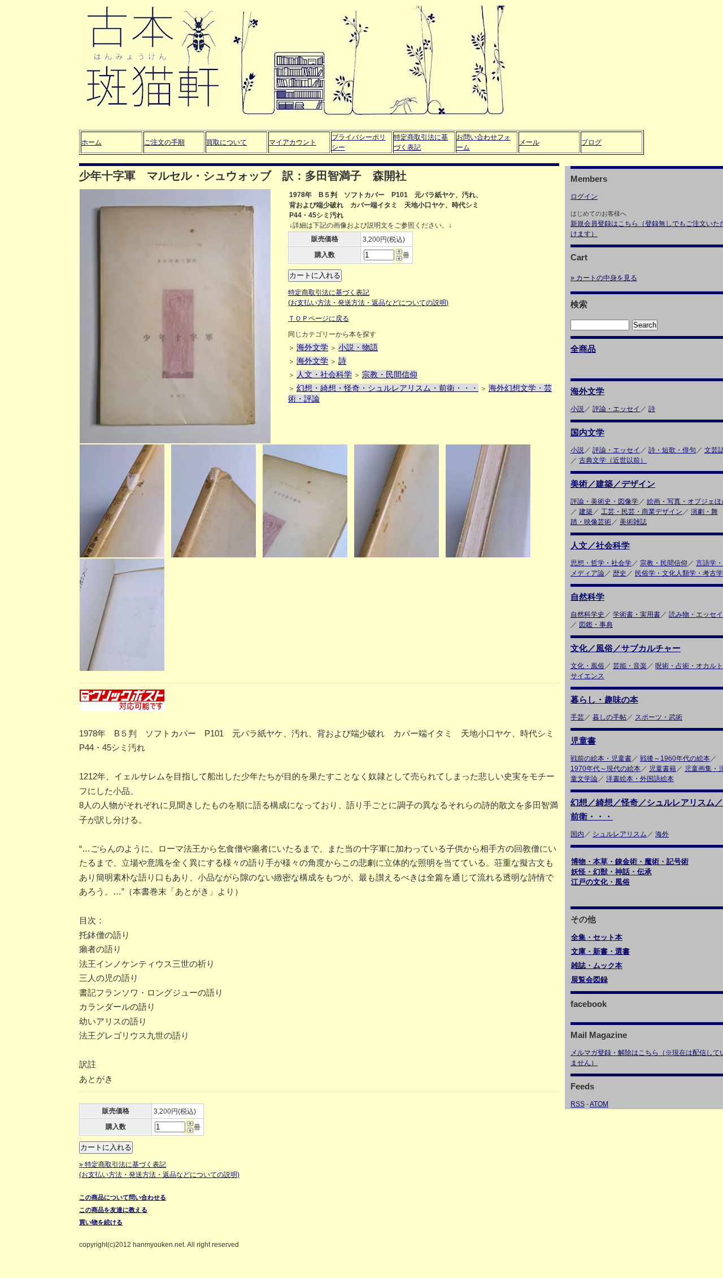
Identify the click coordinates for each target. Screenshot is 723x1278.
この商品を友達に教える (113, 1209)
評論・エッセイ (616, 409)
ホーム (91, 142)
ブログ (591, 142)
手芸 (577, 717)
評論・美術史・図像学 (604, 501)
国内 (577, 834)
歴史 (619, 573)
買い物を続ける (101, 1222)
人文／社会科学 (600, 545)
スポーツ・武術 (658, 717)
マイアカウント (292, 142)
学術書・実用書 (636, 614)
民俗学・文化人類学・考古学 (679, 573)
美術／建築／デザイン (612, 483)
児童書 (583, 740)
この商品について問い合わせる (122, 1197)
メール (529, 142)
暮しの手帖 (609, 717)
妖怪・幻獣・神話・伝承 (611, 871)
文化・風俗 (587, 666)
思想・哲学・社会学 (600, 563)
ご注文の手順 (164, 142)
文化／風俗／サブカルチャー (625, 648)
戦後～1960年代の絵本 (675, 758)
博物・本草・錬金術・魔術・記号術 (630, 861)
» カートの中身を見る (603, 278)
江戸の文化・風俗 (600, 882)
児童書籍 (662, 769)
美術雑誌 (633, 522)
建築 (586, 512)
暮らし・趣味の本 (604, 699)
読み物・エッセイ (696, 614)
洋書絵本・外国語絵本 (640, 779)
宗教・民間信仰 (389, 374)
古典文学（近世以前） (613, 460)
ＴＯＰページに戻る (318, 318)
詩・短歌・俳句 (672, 450)
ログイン (584, 196)
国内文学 (587, 432)
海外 (662, 834)
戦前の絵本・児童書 (600, 758)
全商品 (583, 349)
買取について (226, 142)
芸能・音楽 (630, 666)
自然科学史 (587, 614)
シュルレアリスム (620, 834)
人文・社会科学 (324, 374)
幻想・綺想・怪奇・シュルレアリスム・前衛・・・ (387, 387)
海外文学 (312, 347)
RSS (577, 1104)
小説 (577, 409)
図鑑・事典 (596, 625)
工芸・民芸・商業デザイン (641, 512)
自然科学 (587, 596)
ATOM (599, 1104)
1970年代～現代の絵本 (605, 769)
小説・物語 (358, 347)
